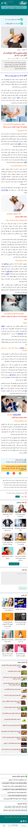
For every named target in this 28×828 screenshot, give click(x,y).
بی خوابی (6, 264)
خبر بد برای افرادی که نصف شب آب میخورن (18, 780)
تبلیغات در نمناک (8, 817)
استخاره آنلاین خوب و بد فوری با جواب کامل (15, 466)
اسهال (19, 144)
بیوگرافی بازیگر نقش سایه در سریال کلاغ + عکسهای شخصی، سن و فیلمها (14, 783)
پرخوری (17, 496)
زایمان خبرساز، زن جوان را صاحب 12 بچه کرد (15, 462)
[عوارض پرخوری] (14, 113)
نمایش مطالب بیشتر (14, 564)
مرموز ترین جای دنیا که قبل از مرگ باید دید (20, 623)
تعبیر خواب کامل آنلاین (21, 807)
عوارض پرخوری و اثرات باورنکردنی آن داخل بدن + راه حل (15, 54)
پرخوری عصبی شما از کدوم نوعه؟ (20, 515)
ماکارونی (7, 274)
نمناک (18, 98)
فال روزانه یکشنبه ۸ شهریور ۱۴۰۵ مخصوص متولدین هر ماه (7, 624)
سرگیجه (3, 326)
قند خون (11, 375)
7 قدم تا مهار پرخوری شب (7, 515)
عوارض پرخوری (17, 415)
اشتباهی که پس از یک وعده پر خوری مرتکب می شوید (20, 558)
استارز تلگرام (23, 810)
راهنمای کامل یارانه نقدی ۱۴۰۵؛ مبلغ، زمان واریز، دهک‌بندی (13, 469)
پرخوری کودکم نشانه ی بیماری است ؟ (20, 543)
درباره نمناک (16, 817)
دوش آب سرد (4, 190)
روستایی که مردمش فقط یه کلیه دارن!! (7, 640)
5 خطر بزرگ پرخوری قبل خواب (20, 529)
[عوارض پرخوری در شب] (14, 203)
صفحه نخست (23, 817)
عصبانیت (22, 348)
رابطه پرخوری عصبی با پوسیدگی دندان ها (7, 543)
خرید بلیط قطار (6, 810)
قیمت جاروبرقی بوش (9, 807)
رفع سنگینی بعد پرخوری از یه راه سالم (7, 529)
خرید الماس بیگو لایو (20, 460)
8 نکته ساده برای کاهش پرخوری (7, 557)
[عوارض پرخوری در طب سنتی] (14, 403)
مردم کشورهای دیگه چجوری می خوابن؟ (20, 655)
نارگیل (25, 162)
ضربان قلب (20, 334)
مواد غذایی (9, 271)
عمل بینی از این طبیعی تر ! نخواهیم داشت (8, 609)
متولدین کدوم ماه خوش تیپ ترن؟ (20, 640)
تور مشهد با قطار (15, 810)
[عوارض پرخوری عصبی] (14, 302)
